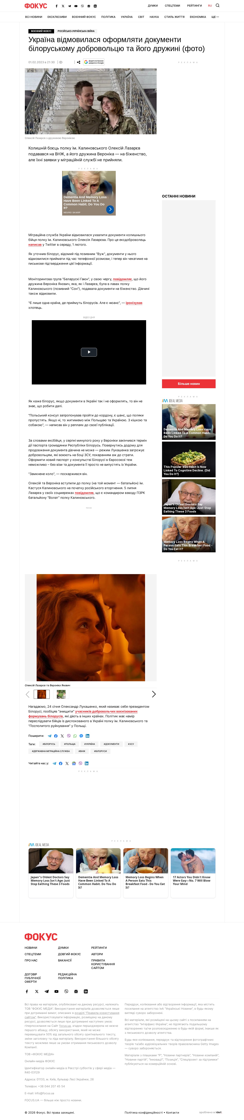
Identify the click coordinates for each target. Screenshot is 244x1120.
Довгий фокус (69, 954)
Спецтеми (172, 5)
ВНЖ (82, 751)
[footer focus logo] (41, 937)
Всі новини (33, 17)
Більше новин (189, 384)
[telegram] (47, 991)
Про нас (31, 960)
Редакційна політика (67, 976)
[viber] (66, 991)
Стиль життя (174, 17)
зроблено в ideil (210, 1112)
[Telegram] (69, 6)
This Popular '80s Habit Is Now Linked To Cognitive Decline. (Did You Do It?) (187, 470)
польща (70, 744)
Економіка (198, 17)
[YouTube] (76, 6)
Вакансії (64, 960)
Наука (154, 17)
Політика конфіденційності (144, 1112)
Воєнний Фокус (84, 17)
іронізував (134, 303)
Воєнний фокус (41, 31)
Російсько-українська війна (76, 31)
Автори (97, 954)
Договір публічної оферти (33, 978)
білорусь (49, 744)
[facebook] (27, 991)
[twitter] (37, 991)
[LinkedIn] (95, 6)
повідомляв (84, 493)
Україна (127, 17)
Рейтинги (194, 5)
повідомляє (122, 279)
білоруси (101, 751)
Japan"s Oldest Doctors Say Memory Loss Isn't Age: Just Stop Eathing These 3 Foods (187, 507)
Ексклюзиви (57, 17)
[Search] (218, 5)
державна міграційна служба (51, 751)
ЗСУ (132, 744)
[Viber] (82, 6)
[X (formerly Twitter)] (63, 6)
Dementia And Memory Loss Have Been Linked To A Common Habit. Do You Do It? (187, 433)
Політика (108, 17)
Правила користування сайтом (103, 964)
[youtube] (56, 991)
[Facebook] (56, 6)
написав (35, 244)
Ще (213, 17)
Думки (153, 5)
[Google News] (89, 6)
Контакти (172, 1112)
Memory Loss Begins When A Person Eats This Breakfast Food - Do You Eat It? (188, 545)
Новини (31, 947)
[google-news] (76, 991)
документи (112, 744)
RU (210, 5)
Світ (141, 17)
